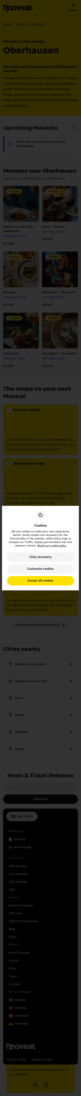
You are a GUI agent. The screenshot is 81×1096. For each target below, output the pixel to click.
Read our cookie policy (51, 545)
